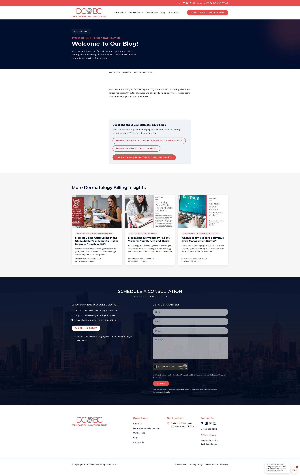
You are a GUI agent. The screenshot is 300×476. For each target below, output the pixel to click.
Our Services (135, 12)
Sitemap (224, 465)
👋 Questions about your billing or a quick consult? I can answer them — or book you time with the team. (276, 468)
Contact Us (173, 13)
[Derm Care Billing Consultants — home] (89, 12)
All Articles (82, 31)
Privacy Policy (195, 465)
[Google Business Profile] (190, 3)
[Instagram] (194, 3)
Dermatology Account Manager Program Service (149, 141)
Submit (161, 383)
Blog (163, 13)
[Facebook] (184, 3)
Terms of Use (211, 465)
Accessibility (181, 465)
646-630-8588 (210, 429)
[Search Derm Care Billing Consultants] (180, 3)
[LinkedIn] (187, 3)
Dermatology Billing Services (136, 148)
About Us (119, 12)
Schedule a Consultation (207, 12)
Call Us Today (87, 328)
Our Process (152, 13)
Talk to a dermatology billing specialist (144, 157)
